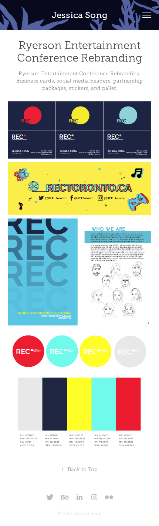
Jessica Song (80, 15)
